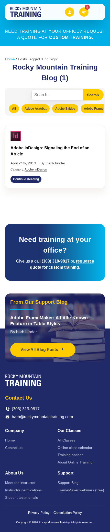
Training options (70, 455)
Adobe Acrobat (36, 108)
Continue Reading (26, 179)
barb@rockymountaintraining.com (42, 417)
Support (65, 473)
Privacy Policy (39, 513)
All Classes (66, 440)
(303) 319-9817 (26, 409)
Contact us (14, 448)
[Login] (69, 12)
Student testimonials (21, 497)
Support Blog (68, 483)
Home (10, 59)
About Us (14, 473)
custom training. (71, 37)
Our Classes (69, 430)
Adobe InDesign (36, 169)
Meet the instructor (20, 483)
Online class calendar (75, 448)
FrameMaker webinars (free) (81, 490)
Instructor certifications (23, 490)
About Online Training (75, 462)
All (14, 108)
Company (14, 430)
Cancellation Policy (67, 513)
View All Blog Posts (39, 349)
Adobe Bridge (65, 108)
